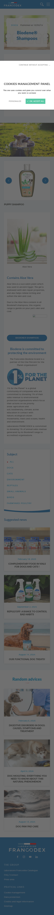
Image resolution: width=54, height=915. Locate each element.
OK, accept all (36, 101)
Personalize (15, 101)
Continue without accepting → (34, 65)
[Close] (27, 457)
